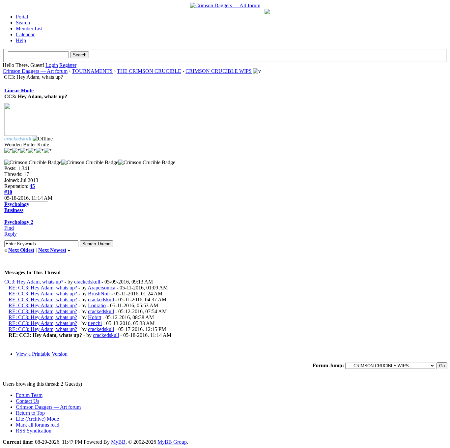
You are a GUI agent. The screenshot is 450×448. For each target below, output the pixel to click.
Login (51, 65)
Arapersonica (101, 287)
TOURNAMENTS (92, 71)
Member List (29, 28)
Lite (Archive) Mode (37, 419)
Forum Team (29, 395)
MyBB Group (172, 442)
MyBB (118, 442)
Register (67, 65)
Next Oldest (21, 250)
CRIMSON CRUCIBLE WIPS (218, 71)
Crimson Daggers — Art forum (35, 71)
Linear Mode (19, 90)
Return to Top (30, 413)
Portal (22, 16)
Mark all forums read (37, 425)
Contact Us (27, 401)
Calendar (25, 34)
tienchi (95, 323)
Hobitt (94, 317)
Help (21, 40)
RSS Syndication (33, 430)
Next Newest (52, 250)
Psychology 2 (18, 222)
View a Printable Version (42, 354)
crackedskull (87, 281)
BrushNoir (99, 293)
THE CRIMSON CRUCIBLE (149, 71)
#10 (8, 192)
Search (23, 22)
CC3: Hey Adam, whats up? (33, 281)
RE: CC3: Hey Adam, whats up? (43, 287)
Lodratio (97, 305)
